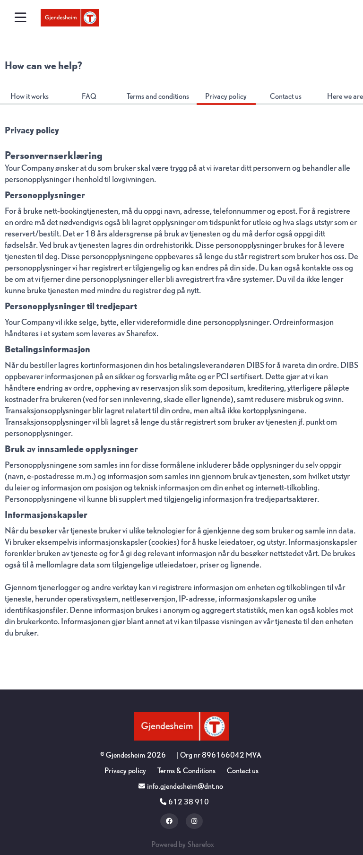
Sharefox (141, 333)
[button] (20, 18)
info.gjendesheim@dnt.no (185, 786)
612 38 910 (188, 802)
